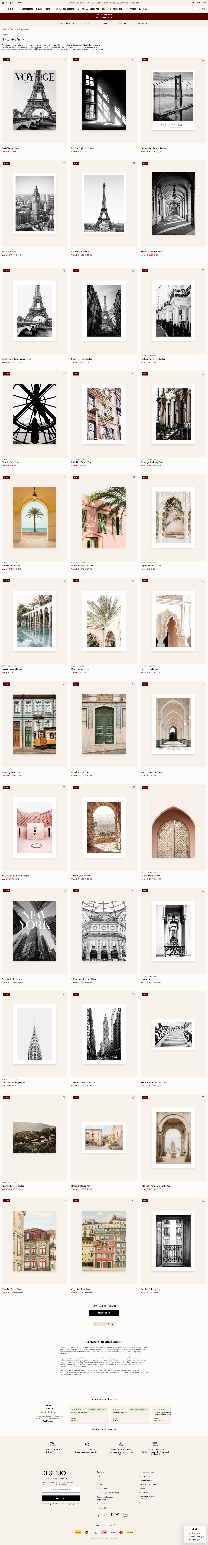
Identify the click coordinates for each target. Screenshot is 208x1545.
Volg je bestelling (145, 1480)
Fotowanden (116, 9)
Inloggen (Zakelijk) (104, 1508)
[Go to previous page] (95, 1324)
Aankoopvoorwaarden (147, 1484)
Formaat (104, 23)
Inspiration (131, 9)
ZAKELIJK (143, 9)
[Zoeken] (192, 9)
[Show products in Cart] (203, 9)
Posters (49, 9)
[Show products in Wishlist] (198, 9)
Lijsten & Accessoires (88, 9)
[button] (195, 1534)
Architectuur (24, 29)
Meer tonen (104, 1313)
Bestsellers (27, 9)
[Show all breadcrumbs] (4, 29)
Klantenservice (145, 1476)
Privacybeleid (144, 1493)
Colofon (100, 1480)
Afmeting (123, 23)
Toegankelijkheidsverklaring (108, 1493)
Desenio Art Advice (146, 1472)
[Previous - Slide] (66, 1415)
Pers (98, 1476)
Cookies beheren (145, 1503)
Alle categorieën (66, 23)
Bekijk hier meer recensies (104, 1429)
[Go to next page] (112, 1324)
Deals (105, 9)
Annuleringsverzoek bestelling (147, 1498)
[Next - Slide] (174, 1415)
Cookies (142, 1489)
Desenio (110, 1538)
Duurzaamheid (102, 1489)
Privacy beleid (51, 1504)
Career (99, 1484)
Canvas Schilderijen (65, 9)
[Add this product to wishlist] (64, 60)
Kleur (87, 23)
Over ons (100, 1472)
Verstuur (61, 1498)
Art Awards (101, 1504)
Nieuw (39, 9)
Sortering (142, 23)
